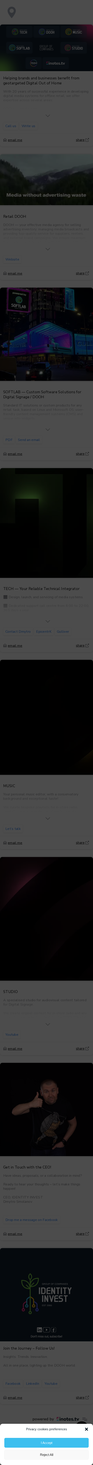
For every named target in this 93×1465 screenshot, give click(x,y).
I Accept (46, 1443)
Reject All (46, 1455)
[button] (86, 1429)
